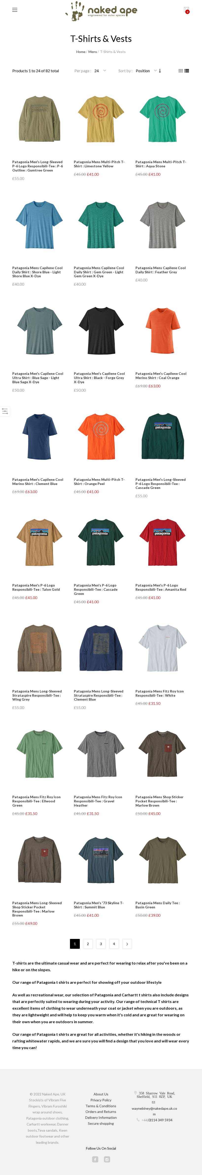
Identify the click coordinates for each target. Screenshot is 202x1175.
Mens (92, 52)
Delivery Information (101, 1117)
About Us (101, 1094)
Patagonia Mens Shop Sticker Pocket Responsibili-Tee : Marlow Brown (159, 801)
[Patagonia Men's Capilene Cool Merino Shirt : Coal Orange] (162, 331)
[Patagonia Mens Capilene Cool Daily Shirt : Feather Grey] (162, 225)
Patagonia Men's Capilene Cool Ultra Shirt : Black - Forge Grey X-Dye (99, 377)
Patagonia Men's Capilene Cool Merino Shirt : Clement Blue (37, 481)
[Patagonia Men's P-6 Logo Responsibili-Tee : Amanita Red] (162, 542)
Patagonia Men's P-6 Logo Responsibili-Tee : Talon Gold (36, 587)
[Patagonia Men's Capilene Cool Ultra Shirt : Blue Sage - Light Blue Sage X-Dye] (39, 331)
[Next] (127, 944)
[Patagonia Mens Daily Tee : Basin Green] (162, 860)
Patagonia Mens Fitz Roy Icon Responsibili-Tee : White (159, 693)
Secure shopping (101, 1123)
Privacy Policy (100, 1100)
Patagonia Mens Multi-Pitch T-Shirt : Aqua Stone (160, 164)
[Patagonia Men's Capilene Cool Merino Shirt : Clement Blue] (39, 437)
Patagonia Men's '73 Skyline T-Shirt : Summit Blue (99, 905)
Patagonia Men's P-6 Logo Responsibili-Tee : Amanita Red (160, 587)
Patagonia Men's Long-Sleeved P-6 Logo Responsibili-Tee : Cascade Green (160, 483)
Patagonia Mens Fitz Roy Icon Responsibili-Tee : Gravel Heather (98, 801)
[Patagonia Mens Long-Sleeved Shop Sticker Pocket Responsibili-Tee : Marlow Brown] (39, 860)
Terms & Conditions (100, 1106)
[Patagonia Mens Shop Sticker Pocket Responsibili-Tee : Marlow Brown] (162, 754)
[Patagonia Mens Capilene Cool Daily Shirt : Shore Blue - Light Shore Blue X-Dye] (39, 225)
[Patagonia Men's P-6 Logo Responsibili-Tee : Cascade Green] (101, 542)
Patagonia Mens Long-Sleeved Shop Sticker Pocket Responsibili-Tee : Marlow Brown (37, 909)
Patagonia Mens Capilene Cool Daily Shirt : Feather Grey (160, 270)
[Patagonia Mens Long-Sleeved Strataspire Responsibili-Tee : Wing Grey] (39, 648)
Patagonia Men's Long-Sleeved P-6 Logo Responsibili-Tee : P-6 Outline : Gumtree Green (37, 166)
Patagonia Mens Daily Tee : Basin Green (157, 905)
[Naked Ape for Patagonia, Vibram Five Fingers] (101, 12)
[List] (187, 70)
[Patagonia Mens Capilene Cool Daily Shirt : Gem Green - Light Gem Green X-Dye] (101, 225)
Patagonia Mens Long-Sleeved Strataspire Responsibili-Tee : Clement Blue (98, 695)
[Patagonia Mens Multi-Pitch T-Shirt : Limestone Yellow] (101, 119)
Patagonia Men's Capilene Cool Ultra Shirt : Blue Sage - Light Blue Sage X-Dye (37, 377)
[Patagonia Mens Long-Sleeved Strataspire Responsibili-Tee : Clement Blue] (101, 648)
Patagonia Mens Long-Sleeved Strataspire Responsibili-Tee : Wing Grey (37, 695)
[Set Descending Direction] (160, 70)
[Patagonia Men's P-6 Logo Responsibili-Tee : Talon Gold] (39, 542)
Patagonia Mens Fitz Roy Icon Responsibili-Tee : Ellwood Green (36, 801)
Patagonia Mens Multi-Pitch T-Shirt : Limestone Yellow (99, 164)
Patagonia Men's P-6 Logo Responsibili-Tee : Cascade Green (96, 589)
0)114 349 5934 (160, 1120)
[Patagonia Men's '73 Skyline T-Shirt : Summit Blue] (101, 860)
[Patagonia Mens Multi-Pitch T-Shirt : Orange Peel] (101, 437)
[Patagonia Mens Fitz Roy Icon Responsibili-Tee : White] (162, 648)
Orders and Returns (100, 1111)
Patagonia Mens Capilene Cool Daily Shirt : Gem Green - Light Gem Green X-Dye (99, 272)
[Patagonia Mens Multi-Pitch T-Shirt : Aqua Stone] (162, 119)
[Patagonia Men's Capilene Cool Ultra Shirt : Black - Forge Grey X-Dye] (101, 331)
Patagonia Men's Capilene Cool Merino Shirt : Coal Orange (160, 375)
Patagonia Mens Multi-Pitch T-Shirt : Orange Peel (99, 481)
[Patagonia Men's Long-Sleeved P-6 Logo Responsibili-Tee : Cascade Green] (162, 437)
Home (80, 52)
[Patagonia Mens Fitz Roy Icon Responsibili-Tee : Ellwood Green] (39, 754)
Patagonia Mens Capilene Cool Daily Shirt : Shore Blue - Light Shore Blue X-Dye (37, 272)
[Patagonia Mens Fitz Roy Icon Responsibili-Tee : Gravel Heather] (101, 754)
